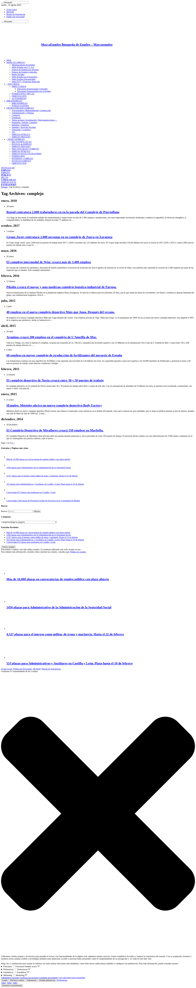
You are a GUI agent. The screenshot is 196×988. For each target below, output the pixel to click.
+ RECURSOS (12, 84)
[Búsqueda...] (2, 22)
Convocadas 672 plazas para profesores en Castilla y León (30, 492)
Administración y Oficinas (23, 113)
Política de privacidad (15, 17)
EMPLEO (6, 173)
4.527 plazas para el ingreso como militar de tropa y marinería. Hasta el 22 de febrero (42, 476)
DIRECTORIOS (19, 86)
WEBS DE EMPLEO (15, 62)
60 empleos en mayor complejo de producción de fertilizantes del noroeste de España (64, 355)
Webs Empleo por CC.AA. (23, 67)
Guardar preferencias (47, 980)
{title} (3, 983)
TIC (13, 132)
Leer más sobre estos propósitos (72, 978)
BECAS (8, 178)
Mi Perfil (10, 12)
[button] (98, 814)
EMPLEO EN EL (8, 183)
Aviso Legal (11, 9)
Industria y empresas (20, 125)
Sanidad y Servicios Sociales (24, 127)
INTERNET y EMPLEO (22, 158)
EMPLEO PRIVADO (21, 137)
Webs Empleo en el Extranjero (24, 77)
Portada (4, 187)
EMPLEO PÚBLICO (21, 134)
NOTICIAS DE (8, 169)
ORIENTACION (19, 163)
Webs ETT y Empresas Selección (26, 82)
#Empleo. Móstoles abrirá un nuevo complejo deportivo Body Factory (54, 405)
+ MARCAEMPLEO (15, 139)
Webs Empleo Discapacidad (23, 79)
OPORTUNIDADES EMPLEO (20, 108)
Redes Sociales (18, 74)
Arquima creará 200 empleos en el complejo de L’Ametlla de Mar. (51, 337)
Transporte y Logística (21, 130)
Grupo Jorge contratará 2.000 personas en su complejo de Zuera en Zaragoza (59, 237)
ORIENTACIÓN (19, 96)
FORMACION (18, 156)
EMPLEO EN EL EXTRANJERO (27, 154)
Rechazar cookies (17, 980)
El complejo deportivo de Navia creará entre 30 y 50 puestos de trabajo (55, 380)
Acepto (5, 980)
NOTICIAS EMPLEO (21, 161)
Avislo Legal (6, 669)
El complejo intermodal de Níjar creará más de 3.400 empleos (48, 262)
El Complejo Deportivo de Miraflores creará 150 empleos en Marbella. (54, 430)
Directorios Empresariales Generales (32, 89)
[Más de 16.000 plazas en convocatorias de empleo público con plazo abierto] (9, 457)
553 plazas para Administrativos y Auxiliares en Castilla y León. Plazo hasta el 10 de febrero (45, 484)
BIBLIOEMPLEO (14, 101)
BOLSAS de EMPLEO (22, 144)
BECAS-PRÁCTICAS (21, 142)
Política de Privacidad (22, 669)
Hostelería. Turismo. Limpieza (24, 122)
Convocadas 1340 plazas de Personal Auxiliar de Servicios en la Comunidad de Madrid (43, 501)
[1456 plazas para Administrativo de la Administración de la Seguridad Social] (9, 465)
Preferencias (32, 980)
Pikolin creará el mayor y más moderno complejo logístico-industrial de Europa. (61, 287)
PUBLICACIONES (20, 106)
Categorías (5, 522)
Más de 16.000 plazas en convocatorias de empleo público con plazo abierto (38, 459)
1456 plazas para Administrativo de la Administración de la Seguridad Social (38, 467)
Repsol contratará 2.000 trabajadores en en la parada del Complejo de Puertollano (62, 212)
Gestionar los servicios (29, 978)
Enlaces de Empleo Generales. (24, 72)
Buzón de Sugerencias (15, 14)
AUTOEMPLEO (19, 98)
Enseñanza (16, 118)
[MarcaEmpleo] (14, 55)
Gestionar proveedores (48, 978)
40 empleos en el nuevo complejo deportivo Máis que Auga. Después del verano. (60, 312)
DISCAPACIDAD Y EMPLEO (25, 149)
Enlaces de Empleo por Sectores (25, 70)
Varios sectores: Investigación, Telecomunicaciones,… (34, 120)
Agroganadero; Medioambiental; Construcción (31, 110)
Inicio (8, 60)
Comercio (16, 115)
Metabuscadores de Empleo (23, 65)
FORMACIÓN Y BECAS (23, 94)
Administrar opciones (10, 978)
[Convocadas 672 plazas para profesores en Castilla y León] (9, 490)
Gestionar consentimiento (12, 986)
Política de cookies (78, 552)
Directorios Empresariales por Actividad (34, 91)
